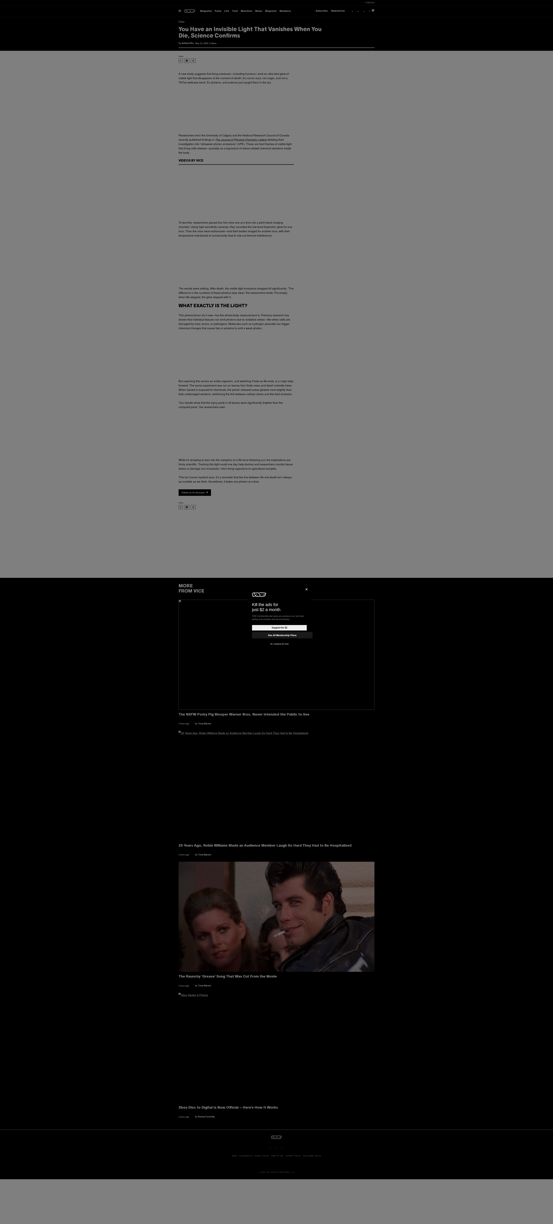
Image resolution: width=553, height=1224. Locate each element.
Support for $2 (279, 627)
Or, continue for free (279, 644)
